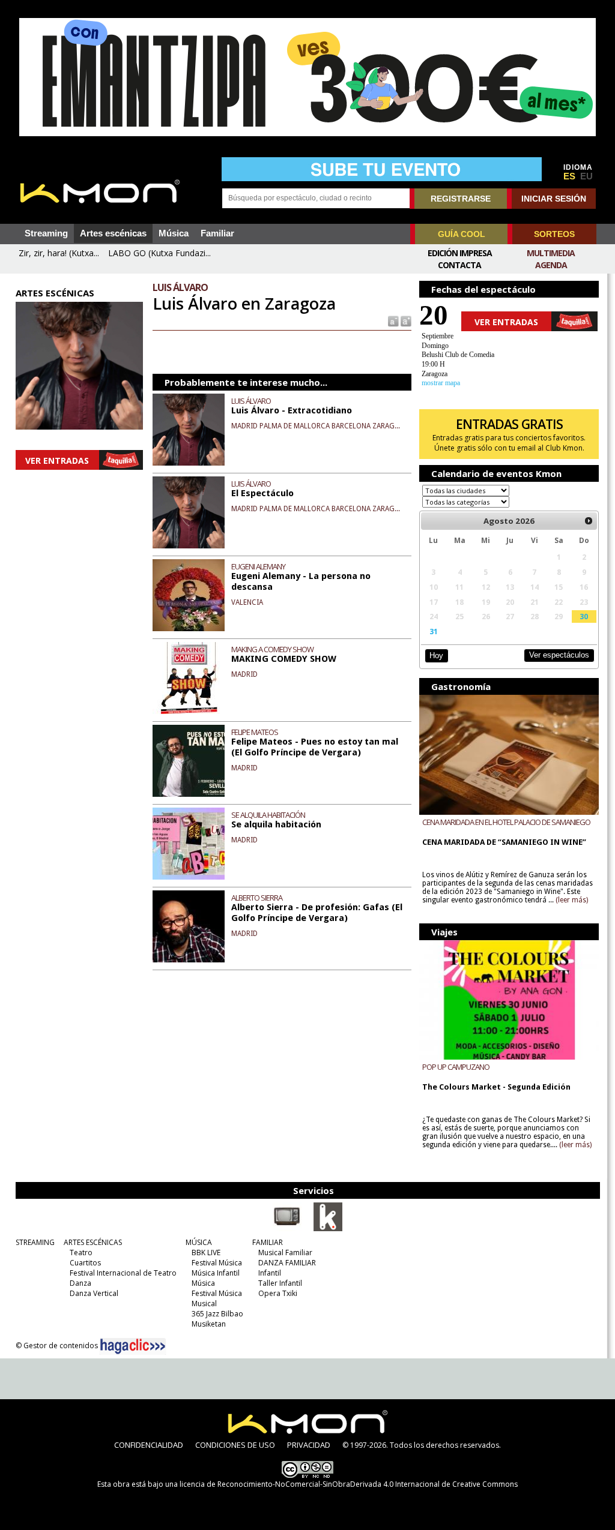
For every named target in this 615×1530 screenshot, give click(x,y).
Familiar (217, 233)
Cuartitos (85, 1263)
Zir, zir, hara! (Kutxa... (59, 253)
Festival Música (217, 1263)
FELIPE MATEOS (254, 732)
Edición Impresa (460, 253)
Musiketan (209, 1324)
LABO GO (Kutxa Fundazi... (159, 253)
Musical (204, 1303)
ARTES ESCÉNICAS (93, 1242)
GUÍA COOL (461, 234)
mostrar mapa (441, 383)
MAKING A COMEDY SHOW (272, 649)
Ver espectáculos (559, 654)
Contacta (459, 265)
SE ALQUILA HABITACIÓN (268, 814)
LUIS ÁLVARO (251, 400)
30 (584, 616)
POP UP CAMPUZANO (455, 1066)
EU (586, 176)
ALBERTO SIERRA (256, 897)
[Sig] (588, 521)
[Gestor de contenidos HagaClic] (133, 1346)
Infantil (269, 1273)
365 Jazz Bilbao (217, 1314)
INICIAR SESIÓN (553, 198)
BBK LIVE (206, 1252)
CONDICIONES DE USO (235, 1444)
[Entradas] (328, 1228)
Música (174, 233)
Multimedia (551, 253)
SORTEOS (554, 234)
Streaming (46, 233)
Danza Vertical (94, 1293)
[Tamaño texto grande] (405, 320)
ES (569, 176)
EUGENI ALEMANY (258, 566)
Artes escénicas (113, 233)
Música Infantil (216, 1273)
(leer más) (572, 900)
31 (433, 631)
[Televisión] (287, 1228)
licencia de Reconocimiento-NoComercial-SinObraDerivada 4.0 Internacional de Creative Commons (349, 1484)
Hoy (436, 655)
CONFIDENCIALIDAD (148, 1444)
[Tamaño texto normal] (392, 320)
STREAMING (35, 1242)
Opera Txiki (277, 1293)
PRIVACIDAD (308, 1444)
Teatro (81, 1252)
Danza (80, 1283)
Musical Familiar (285, 1252)
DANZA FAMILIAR (287, 1263)
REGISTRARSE (461, 198)
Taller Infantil (280, 1283)
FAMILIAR (267, 1242)
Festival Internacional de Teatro (123, 1273)
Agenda (551, 265)
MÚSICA (199, 1242)
